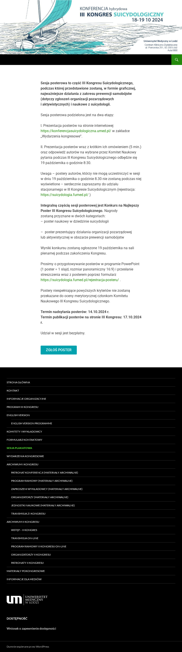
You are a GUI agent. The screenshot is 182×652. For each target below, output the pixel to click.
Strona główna (18, 382)
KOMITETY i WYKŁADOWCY (24, 431)
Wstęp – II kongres (24, 530)
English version (18, 415)
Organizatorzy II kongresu (31, 554)
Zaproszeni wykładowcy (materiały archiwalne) (47, 489)
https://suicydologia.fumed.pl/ (65, 195)
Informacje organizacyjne (26, 398)
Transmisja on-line (24, 538)
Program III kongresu (22, 407)
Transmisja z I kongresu (28, 513)
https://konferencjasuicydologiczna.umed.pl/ (76, 131)
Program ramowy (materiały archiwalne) (42, 480)
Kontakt (13, 390)
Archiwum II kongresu (23, 521)
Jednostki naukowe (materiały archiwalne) (43, 505)
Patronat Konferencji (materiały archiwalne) (44, 472)
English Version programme (31, 423)
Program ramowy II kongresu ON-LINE (38, 546)
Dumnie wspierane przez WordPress (28, 646)
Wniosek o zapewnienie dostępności (31, 628)
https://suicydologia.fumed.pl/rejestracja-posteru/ (80, 280)
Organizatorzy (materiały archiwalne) (39, 497)
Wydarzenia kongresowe (25, 456)
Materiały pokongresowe (26, 571)
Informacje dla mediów (24, 579)
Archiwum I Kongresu (22, 464)
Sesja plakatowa (19, 448)
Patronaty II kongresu (27, 562)
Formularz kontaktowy (24, 439)
